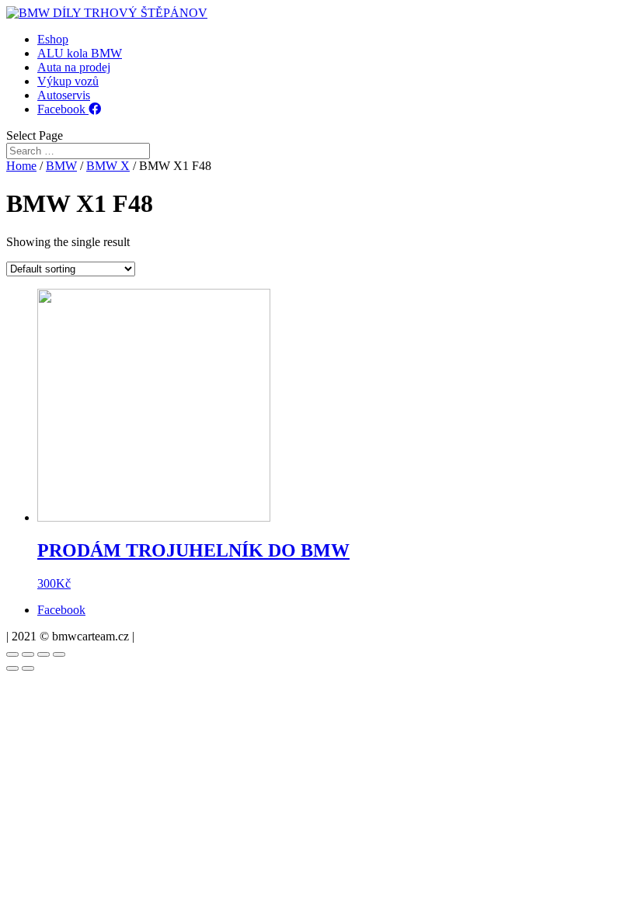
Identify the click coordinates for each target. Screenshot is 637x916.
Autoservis (63, 95)
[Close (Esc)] (12, 654)
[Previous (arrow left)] (12, 668)
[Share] (28, 654)
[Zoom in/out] (59, 654)
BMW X (108, 165)
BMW (61, 165)
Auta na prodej (73, 67)
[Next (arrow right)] (28, 668)
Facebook (63, 109)
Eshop (52, 39)
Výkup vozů (68, 81)
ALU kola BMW (79, 53)
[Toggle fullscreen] (43, 654)
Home (21, 165)
